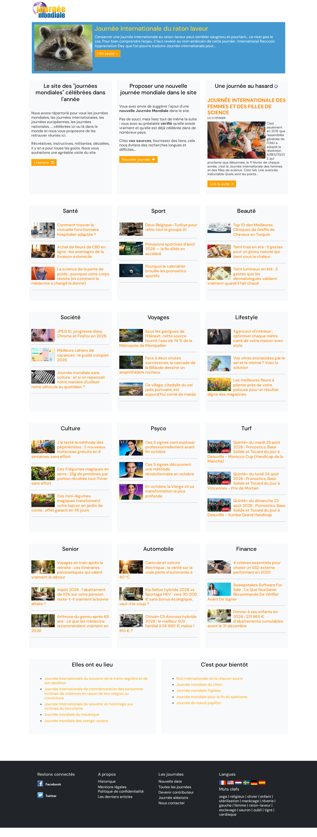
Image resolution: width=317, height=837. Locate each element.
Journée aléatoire (173, 797)
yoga (223, 796)
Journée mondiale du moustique (71, 714)
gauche (225, 805)
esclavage (227, 809)
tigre (268, 809)
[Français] (222, 784)
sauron (245, 809)
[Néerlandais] (238, 784)
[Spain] (262, 784)
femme (240, 805)
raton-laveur (260, 805)
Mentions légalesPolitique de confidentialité (121, 789)
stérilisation (229, 800)
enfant (265, 796)
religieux (237, 796)
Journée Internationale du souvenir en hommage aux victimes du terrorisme (88, 706)
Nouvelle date (170, 781)
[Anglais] (230, 784)
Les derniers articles (115, 796)
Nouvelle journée (137, 159)
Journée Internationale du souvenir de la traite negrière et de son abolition (96, 680)
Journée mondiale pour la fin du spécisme (211, 696)
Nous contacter (171, 803)
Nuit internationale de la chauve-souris (209, 678)
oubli (257, 809)
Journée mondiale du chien (199, 684)
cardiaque (227, 814)
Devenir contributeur (176, 792)
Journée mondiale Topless (198, 690)
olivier (252, 796)
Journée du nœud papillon (198, 702)
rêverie (268, 800)
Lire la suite (220, 183)
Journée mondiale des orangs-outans (76, 720)
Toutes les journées (174, 786)
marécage (250, 800)
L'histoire (42, 162)
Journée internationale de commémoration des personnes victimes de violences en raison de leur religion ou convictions (93, 693)
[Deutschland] (254, 784)
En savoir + (108, 53)
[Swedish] (246, 784)
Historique (107, 781)
